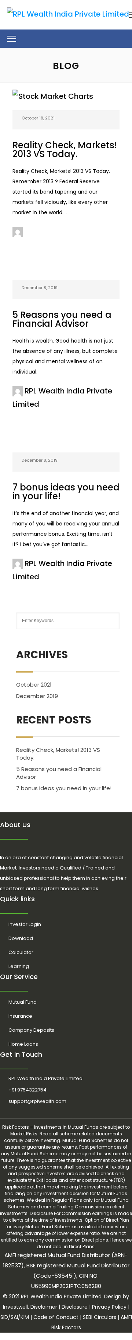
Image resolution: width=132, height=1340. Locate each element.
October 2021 (34, 684)
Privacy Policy (109, 1307)
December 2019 (37, 696)
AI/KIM (21, 1317)
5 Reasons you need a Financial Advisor (61, 319)
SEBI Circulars (99, 1317)
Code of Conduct (55, 1317)
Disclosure (75, 1307)
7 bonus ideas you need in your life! (66, 491)
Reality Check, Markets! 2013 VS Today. (64, 149)
